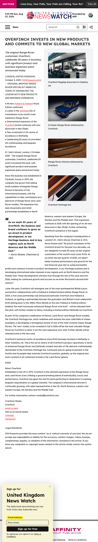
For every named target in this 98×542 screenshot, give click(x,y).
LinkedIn (9, 415)
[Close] (50, 486)
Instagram (10, 419)
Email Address (15, 517)
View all (92, 4)
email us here (11, 408)
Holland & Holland (23, 103)
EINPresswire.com (31, 80)
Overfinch (10, 125)
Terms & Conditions (77, 540)
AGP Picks (8, 4)
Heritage (24, 110)
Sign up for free (27, 528)
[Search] (78, 27)
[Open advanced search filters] (84, 27)
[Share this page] (91, 27)
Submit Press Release (54, 540)
